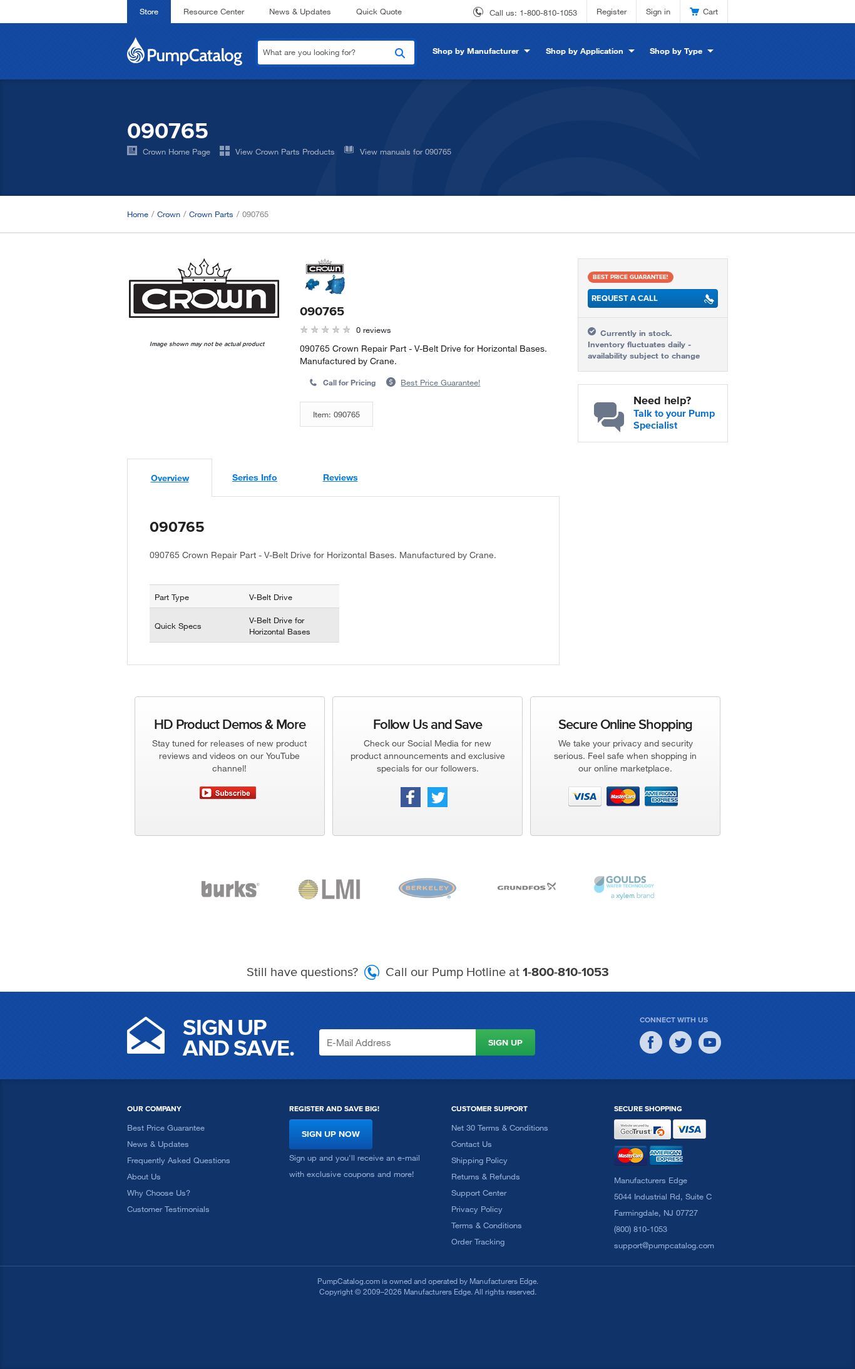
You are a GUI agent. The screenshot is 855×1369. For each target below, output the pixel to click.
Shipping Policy (479, 1160)
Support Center (478, 1193)
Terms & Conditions (486, 1225)
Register (611, 11)
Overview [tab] (170, 477)
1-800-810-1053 (548, 13)
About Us (144, 1176)
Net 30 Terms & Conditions (499, 1127)
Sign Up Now (331, 1134)
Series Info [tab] (254, 477)
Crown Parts (211, 214)
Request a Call (624, 298)
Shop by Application (584, 51)
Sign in (658, 11)
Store (149, 11)
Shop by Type (676, 51)
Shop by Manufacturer (476, 51)
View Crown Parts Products (285, 151)
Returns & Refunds (485, 1176)
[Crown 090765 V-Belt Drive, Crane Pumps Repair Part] (204, 288)
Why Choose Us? (158, 1193)
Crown (168, 214)
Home (137, 214)
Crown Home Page (176, 151)
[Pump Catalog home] (184, 50)
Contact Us (471, 1144)
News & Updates (300, 11)
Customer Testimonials (168, 1209)
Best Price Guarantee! (440, 382)
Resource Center (213, 11)
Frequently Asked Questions (178, 1160)
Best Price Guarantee (166, 1127)
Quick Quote (379, 11)
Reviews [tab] (340, 477)
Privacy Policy (477, 1209)
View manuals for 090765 (405, 151)
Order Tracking (477, 1241)
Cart (710, 11)
